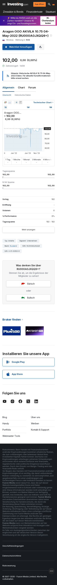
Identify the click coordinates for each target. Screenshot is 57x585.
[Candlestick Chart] (5, 102)
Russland (13, 246)
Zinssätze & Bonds (13, 11)
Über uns (35, 417)
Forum (32, 87)
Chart (21, 87)
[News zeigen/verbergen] (20, 102)
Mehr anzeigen (28, 229)
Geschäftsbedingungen (13, 546)
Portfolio (6, 429)
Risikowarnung (9, 565)
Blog (4, 417)
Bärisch (31, 283)
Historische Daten (23, 95)
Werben (35, 423)
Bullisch (31, 297)
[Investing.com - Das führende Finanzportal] (18, 4)
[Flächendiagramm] (9, 102)
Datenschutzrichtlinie (11, 556)
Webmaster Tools (11, 436)
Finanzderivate (34, 11)
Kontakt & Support (40, 429)
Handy (5, 423)
